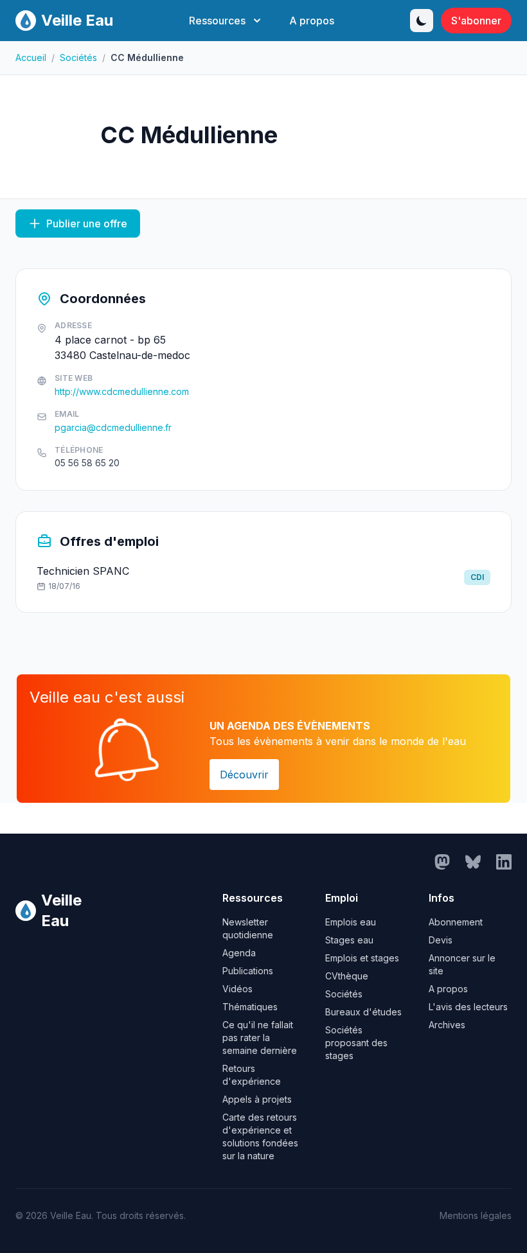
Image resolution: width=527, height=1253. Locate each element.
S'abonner (476, 20)
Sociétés (78, 57)
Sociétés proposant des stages (356, 1042)
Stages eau (349, 939)
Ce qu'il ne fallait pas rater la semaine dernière (259, 1037)
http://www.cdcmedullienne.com (122, 391)
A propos (311, 20)
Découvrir (244, 774)
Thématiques (250, 1006)
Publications (247, 970)
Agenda (239, 952)
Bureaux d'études (363, 1011)
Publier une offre (86, 223)
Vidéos (237, 988)
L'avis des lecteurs (468, 1006)
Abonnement (456, 921)
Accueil (30, 57)
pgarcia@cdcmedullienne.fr (113, 427)
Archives (447, 1024)
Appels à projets (257, 1099)
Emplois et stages (362, 957)
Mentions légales (476, 1215)
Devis (440, 939)
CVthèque (346, 975)
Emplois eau (350, 921)
